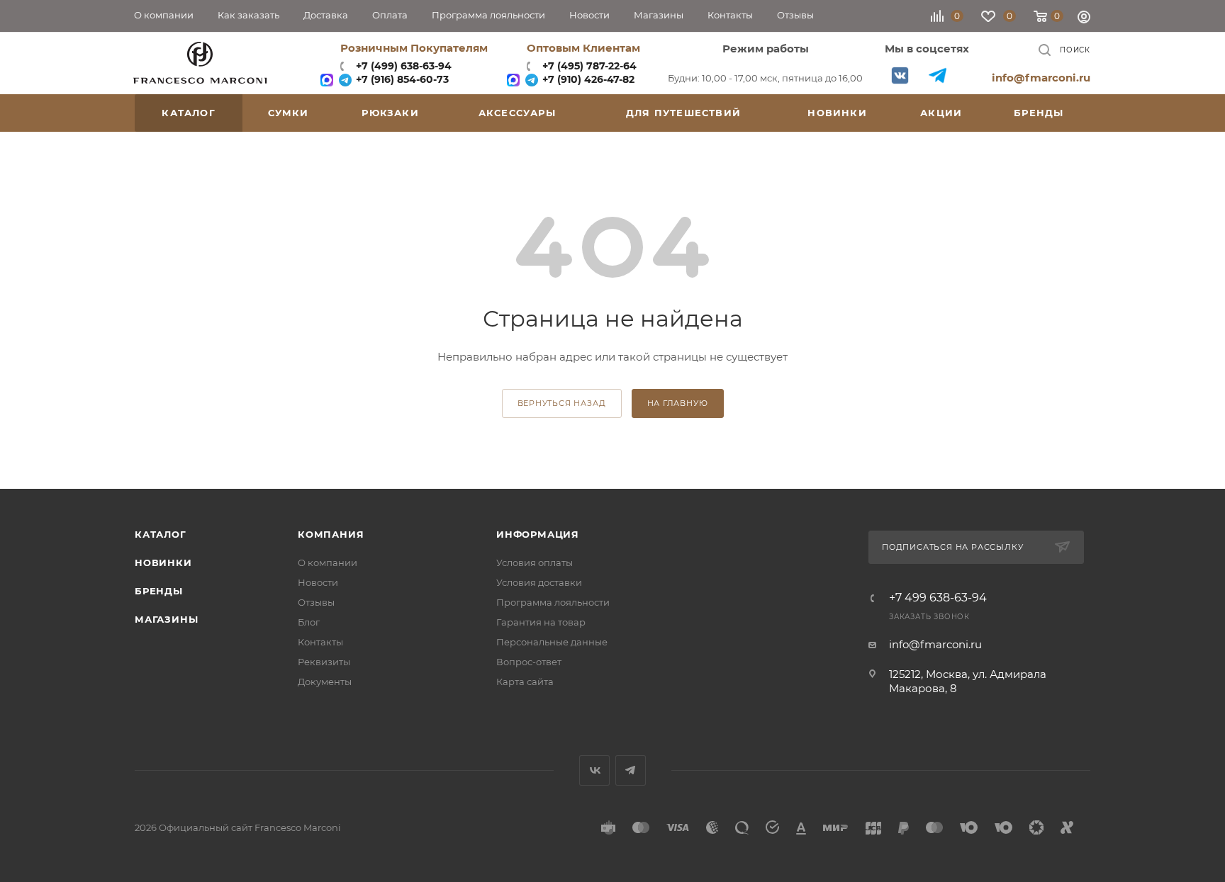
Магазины (166, 619)
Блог (309, 622)
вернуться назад (562, 403)
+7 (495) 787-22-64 (589, 66)
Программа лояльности (553, 602)
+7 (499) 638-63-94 (402, 66)
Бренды (159, 591)
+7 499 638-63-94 (938, 598)
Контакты (320, 642)
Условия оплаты (534, 562)
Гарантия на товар (541, 622)
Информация (537, 534)
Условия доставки (539, 582)
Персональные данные (552, 642)
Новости (318, 582)
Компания (331, 534)
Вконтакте (900, 75)
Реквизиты (324, 661)
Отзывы (316, 602)
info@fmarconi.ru (1041, 77)
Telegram (937, 75)
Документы (325, 681)
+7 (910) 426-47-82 (586, 79)
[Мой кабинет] (1084, 19)
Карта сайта (525, 681)
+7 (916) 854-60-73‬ (401, 79)
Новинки (163, 562)
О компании (327, 562)
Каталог (160, 534)
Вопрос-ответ (528, 661)
